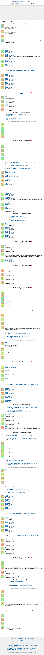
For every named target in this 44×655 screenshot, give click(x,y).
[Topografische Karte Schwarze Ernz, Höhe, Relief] (2, 136)
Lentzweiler (7, 179)
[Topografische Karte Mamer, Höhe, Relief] (2, 474)
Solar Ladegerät (13, 216)
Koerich (6, 318)
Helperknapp (15, 415)
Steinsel (6, 82)
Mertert (6, 295)
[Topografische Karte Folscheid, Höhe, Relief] (2, 595)
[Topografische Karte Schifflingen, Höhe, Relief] (2, 628)
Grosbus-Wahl (7, 356)
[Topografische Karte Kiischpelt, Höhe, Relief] (2, 323)
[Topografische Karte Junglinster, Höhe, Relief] (2, 344)
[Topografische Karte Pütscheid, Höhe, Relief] (2, 274)
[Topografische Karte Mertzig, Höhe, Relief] (2, 451)
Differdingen (7, 388)
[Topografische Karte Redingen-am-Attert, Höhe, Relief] (2, 260)
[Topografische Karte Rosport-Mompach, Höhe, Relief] (2, 250)
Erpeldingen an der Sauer (9, 374)
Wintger (6, 543)
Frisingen (6, 366)
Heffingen (6, 64)
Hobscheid (7, 348)
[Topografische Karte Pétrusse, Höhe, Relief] (2, 124)
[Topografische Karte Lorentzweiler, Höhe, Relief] (2, 482)
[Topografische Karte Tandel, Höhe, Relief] (2, 209)
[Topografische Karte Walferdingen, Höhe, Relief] (2, 199)
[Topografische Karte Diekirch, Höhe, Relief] (2, 567)
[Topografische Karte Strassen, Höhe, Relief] (2, 224)
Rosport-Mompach (8, 249)
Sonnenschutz (10, 115)
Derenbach (7, 590)
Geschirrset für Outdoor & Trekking (20, 492)
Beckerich (7, 499)
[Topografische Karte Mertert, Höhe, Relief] (2, 297)
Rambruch (7, 269)
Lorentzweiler (7, 481)
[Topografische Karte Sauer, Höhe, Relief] (2, 36)
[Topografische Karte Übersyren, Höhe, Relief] (2, 132)
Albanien (6, 24)
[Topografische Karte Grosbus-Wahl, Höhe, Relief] (2, 357)
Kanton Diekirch (11, 97)
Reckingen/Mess (8, 454)
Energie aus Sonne (20, 216)
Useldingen (7, 203)
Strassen (6, 223)
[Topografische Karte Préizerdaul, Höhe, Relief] (2, 278)
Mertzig (6, 450)
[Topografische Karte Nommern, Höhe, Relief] (2, 293)
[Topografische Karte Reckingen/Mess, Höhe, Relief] (2, 456)
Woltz (6, 108)
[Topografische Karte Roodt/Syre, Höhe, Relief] (2, 61)
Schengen (7, 235)
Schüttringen (7, 231)
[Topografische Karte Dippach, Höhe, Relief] (2, 379)
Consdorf (6, 74)
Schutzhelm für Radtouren (20, 219)
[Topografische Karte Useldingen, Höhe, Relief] (2, 204)
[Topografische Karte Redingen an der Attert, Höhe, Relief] (2, 423)
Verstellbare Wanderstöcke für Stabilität (20, 114)
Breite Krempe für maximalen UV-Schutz (22, 165)
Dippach (6, 378)
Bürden (6, 96)
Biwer (6, 418)
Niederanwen (7, 622)
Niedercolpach (7, 547)
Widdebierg (7, 175)
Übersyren (7, 130)
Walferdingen (7, 197)
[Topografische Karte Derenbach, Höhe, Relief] (2, 591)
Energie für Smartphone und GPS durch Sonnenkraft (22, 339)
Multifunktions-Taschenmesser (13, 117)
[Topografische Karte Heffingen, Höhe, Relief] (2, 65)
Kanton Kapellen (11, 379)
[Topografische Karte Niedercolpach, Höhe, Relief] (2, 548)
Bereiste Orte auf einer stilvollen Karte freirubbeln (23, 488)
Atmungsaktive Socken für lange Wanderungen (21, 336)
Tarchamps (7, 539)
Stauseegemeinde (8, 314)
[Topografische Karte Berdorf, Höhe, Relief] (2, 79)
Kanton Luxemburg (11, 55)
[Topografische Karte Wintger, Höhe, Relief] (2, 544)
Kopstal (6, 495)
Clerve (6, 149)
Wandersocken (10, 336)
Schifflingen (7, 626)
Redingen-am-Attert (9, 259)
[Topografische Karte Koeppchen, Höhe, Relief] (2, 154)
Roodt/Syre (7, 60)
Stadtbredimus (7, 227)
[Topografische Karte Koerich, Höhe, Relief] (2, 319)
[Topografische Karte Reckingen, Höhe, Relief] (2, 51)
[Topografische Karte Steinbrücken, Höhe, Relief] (2, 128)
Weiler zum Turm (8, 193)
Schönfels (14, 101)
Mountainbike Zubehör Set (12, 168)
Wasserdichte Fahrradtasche (14, 405)
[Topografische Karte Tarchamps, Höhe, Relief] (2, 540)
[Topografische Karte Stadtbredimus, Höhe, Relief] (2, 228)
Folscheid (6, 594)
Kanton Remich (11, 228)
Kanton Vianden (11, 208)
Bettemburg (7, 598)
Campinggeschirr (11, 461)
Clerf (6, 426)
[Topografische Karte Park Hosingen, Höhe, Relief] (2, 282)
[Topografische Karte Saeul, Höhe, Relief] (2, 470)
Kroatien (6, 39)
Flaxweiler (16, 176)
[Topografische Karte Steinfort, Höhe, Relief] (2, 508)
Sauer (6, 35)
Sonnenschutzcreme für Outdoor (19, 115)
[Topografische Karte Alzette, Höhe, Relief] (2, 56)
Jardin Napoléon (8, 602)
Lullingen (6, 104)
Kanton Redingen (11, 204)
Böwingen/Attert (8, 414)
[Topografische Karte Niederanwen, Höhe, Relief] (2, 623)
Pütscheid (7, 273)
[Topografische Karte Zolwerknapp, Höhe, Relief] (2, 158)
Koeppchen (7, 153)
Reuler (6, 521)
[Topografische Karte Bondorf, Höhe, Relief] (2, 518)
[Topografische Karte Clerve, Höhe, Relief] (2, 150)
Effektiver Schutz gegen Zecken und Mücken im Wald (27, 584)
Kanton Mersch (11, 51)
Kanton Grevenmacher (12, 61)
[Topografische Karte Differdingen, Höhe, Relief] (2, 389)
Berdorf (6, 78)
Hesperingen (7, 352)
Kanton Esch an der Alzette (12, 246)
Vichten (6, 571)
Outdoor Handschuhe (12, 411)
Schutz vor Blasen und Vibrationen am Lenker (29, 648)
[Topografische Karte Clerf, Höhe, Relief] (2, 428)
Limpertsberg (7, 442)
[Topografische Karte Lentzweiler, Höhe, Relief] (2, 180)
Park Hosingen (7, 281)
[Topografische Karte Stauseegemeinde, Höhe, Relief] (2, 315)
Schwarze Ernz (7, 134)
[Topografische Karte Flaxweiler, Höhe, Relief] (2, 371)
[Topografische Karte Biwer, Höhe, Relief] (2, 419)
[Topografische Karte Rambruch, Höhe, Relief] (2, 270)
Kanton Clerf (10, 105)
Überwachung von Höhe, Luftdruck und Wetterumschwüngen (28, 407)
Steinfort (6, 507)
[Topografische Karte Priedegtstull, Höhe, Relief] (2, 172)
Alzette (6, 54)
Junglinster (7, 342)
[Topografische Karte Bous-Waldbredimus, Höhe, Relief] (2, 401)
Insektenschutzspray (14, 584)
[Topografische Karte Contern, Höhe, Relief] (2, 393)
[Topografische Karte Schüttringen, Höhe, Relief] (2, 232)
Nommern (7, 291)
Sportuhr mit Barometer (13, 407)
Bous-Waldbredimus (8, 400)
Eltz (5, 575)
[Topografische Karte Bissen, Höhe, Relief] (2, 552)
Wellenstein (7, 561)
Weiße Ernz (7, 145)
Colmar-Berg (7, 396)
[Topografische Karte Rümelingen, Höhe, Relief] (2, 246)
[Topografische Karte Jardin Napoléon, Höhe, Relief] (2, 604)
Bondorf (6, 517)
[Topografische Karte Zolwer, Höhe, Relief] (2, 448)
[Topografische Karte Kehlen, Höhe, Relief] (2, 328)
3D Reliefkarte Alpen (11, 164)
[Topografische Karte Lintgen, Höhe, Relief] (2, 301)
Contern (6, 392)
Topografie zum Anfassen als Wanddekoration (23, 164)
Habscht (6, 477)
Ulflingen (6, 529)
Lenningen (7, 303)
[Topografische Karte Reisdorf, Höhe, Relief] (2, 255)
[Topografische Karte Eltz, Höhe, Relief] (2, 576)
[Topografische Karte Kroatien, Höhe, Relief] (2, 41)
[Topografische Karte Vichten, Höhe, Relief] (2, 572)
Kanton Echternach (11, 75)
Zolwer (6, 446)
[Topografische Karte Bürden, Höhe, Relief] (2, 97)
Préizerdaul (7, 277)
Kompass (12, 217)
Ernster (6, 525)
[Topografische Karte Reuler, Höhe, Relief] (2, 522)
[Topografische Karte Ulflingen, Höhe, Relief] (2, 530)
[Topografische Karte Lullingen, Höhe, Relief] (2, 105)
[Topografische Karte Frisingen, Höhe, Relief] (2, 367)
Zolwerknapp (7, 157)
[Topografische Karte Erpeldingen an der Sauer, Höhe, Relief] (2, 375)
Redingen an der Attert (9, 422)
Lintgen (6, 299)
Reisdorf (6, 253)
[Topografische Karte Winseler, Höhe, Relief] (2, 184)
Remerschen (7, 614)
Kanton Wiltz (10, 184)
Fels (5, 86)
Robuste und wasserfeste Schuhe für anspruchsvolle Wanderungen (28, 162)
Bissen (6, 551)
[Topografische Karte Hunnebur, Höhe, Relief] (2, 101)
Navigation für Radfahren (17, 118)
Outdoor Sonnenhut (11, 165)
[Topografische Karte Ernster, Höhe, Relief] (2, 526)
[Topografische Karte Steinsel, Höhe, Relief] (2, 83)
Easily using (22, 70)
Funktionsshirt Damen (12, 119)
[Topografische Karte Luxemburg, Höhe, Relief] (2, 32)
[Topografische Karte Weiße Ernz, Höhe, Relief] (2, 146)
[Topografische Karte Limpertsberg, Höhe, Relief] (2, 444)
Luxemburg (7, 30)
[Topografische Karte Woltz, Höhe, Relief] (2, 109)
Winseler (6, 183)
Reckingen (7, 50)
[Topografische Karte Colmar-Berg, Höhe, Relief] (2, 397)
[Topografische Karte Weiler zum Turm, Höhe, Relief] (2, 194)
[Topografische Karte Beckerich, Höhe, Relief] (2, 500)
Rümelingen (7, 245)
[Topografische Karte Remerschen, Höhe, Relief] (2, 615)
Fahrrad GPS (9, 118)
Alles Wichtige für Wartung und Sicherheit (25, 168)
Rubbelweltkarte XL (11, 488)
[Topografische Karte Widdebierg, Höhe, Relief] (2, 176)
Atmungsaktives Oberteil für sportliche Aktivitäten (25, 464)
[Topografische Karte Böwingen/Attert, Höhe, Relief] (2, 415)
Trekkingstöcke (10, 114)
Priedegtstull (7, 171)
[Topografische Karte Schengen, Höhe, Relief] (2, 236)
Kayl (5, 618)
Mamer (6, 473)
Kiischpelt (7, 322)
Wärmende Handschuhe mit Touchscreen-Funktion (25, 411)
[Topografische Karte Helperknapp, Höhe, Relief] (2, 504)
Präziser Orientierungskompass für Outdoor (21, 217)
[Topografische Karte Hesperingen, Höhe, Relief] (2, 353)
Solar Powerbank (10, 339)
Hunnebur (7, 100)
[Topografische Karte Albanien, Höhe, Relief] (2, 26)
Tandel (6, 207)
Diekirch (6, 565)
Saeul (6, 469)
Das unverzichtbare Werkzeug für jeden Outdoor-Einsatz (29, 117)
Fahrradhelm (12, 219)
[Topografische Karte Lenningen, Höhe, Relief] (2, 305)
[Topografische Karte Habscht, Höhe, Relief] (2, 478)
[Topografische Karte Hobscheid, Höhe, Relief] (2, 349)
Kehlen (6, 326)
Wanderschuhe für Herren (12, 162)
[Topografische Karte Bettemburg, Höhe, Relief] (2, 599)
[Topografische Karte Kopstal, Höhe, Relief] (2, 496)
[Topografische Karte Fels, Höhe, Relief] (2, 87)
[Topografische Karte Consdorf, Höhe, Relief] (2, 75)
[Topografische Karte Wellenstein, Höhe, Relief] (2, 563)
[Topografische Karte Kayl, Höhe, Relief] (2, 619)
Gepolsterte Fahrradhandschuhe (15, 648)
